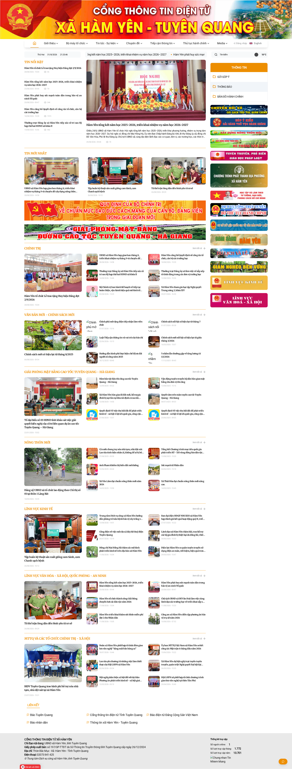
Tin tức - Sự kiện (106, 43)
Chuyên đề (133, 43)
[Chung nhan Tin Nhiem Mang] (239, 760)
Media (221, 43)
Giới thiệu (50, 43)
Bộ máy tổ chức (75, 43)
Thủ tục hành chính (195, 43)
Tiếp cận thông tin (161, 43)
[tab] (33, 705)
